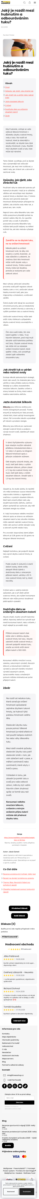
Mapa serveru (7, 1058)
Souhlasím (27, 1192)
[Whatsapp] (14, 1086)
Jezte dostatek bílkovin (14, 101)
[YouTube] (20, 1086)
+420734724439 (14, 1080)
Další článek (19, 916)
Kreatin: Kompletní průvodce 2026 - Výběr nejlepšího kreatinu (19, 1139)
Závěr (7, 116)
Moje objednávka (9, 1037)
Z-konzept (31, 1168)
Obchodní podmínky (10, 1040)
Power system (9, 1171)
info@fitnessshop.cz (15, 1075)
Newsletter (6, 1052)
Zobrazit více (19, 1021)
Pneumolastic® (19, 1168)
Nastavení (11, 1192)
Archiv (8, 1145)
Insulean (19, 1173)
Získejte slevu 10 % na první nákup (18, 1094)
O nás (4, 1049)
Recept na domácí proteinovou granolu (18, 878)
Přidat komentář (10, 937)
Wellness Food (29, 1173)
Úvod (7, 87)
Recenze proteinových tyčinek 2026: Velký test (19, 1132)
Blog (4, 1062)
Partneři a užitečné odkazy (13, 1065)
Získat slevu (19, 1102)
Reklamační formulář (10, 1043)
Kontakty (6, 1034)
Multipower (7, 1168)
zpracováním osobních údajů (13, 1108)
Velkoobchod (7, 1046)
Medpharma (9, 1173)
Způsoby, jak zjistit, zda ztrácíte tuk (19, 91)
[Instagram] (9, 1086)
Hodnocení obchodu (19, 944)
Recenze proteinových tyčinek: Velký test (19, 874)
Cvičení (8, 105)
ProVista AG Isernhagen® (26, 1171)
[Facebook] (4, 1086)
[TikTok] (25, 1086)
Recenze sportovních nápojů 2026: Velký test (18, 1126)
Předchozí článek (19, 908)
